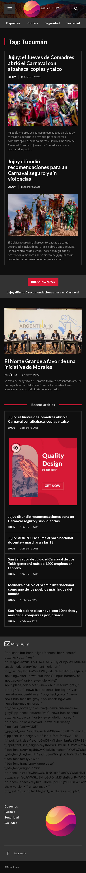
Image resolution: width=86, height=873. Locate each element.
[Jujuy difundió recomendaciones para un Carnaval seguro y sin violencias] (43, 215)
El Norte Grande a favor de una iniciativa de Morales (39, 364)
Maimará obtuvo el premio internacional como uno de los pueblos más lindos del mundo (41, 589)
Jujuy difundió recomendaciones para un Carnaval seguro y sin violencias (37, 170)
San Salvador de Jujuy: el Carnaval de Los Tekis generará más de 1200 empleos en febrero (41, 563)
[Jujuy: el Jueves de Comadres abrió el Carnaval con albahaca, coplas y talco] (43, 105)
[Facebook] (7, 853)
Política (10, 374)
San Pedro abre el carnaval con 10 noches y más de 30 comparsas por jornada (43, 612)
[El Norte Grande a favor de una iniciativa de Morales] (43, 331)
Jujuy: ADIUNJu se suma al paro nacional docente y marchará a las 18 (40, 540)
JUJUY (12, 77)
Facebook (20, 853)
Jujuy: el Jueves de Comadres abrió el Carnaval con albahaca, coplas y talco (41, 63)
